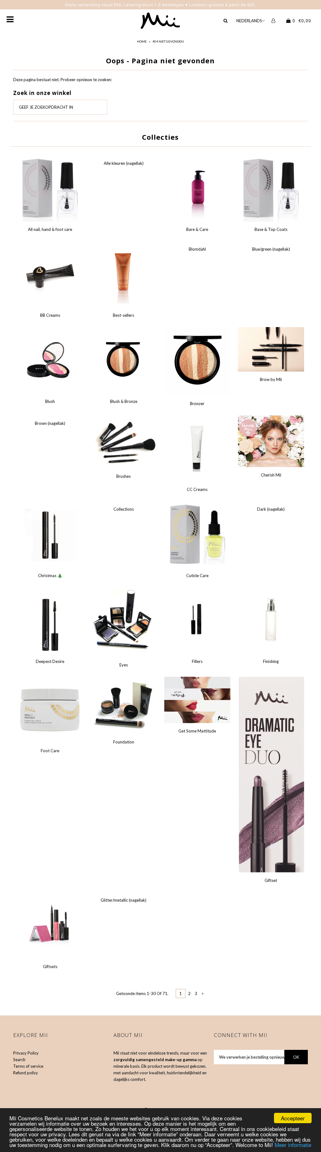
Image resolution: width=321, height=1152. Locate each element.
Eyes (123, 664)
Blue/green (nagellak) (271, 249)
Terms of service (28, 1066)
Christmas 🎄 (50, 575)
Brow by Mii (271, 379)
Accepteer (293, 1118)
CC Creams (197, 489)
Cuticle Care (197, 575)
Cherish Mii (271, 474)
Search (19, 1059)
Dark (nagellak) (271, 509)
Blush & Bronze (123, 401)
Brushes (123, 476)
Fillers (197, 661)
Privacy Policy (26, 1053)
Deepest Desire (50, 661)
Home (142, 41)
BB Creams (50, 315)
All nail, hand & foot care (50, 229)
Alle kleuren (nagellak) (124, 163)
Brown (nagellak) (50, 423)
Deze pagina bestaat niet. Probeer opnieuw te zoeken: (62, 79)
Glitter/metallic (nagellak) (123, 900)
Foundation (123, 741)
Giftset (271, 880)
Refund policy (25, 1072)
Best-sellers (123, 315)
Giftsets (50, 966)
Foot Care (50, 750)
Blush (50, 401)
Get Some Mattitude (197, 730)
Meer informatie (293, 1145)
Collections (123, 509)
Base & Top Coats (271, 229)
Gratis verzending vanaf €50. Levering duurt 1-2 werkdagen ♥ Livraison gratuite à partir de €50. (160, 4)
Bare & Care (197, 229)
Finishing (271, 661)
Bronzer (197, 403)
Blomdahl (197, 249)
